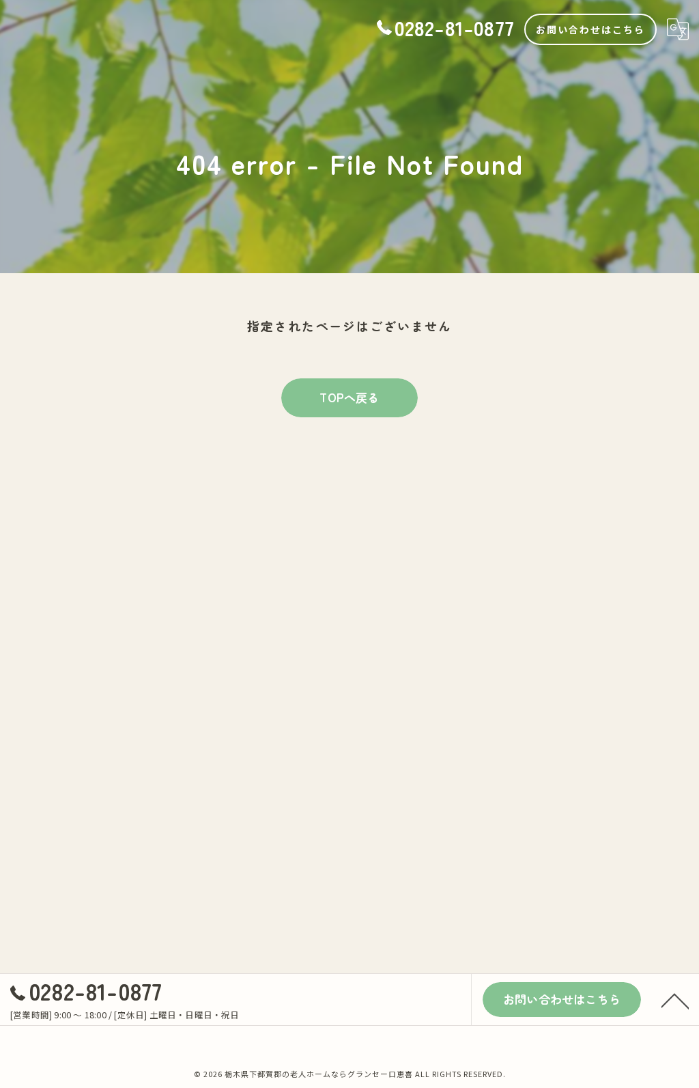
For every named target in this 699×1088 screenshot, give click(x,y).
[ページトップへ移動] (675, 1000)
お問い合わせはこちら (590, 29)
